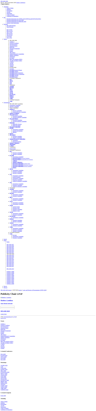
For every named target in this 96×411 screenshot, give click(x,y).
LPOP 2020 (3, 377)
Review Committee (17, 110)
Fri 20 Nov (9, 36)
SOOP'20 (3, 384)
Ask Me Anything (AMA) (16, 60)
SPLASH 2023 (10, 250)
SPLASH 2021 (10, 252)
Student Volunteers (14, 55)
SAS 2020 (3, 358)
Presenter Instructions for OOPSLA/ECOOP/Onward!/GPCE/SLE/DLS (24, 18)
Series (8, 242)
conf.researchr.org (7, 316)
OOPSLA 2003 (10, 279)
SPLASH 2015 (10, 260)
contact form (4, 314)
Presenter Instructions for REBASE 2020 (16, 21)
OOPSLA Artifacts (14, 43)
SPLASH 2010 (10, 269)
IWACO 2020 (4, 373)
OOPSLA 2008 (10, 273)
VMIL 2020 (3, 388)
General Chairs (16, 206)
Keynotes (12, 58)
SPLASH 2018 (10, 256)
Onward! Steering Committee (20, 117)
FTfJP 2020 (3, 368)
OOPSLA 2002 (10, 281)
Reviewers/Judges (17, 141)
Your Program (10, 27)
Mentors (14, 132)
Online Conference (20, 2)
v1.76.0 (14, 316)
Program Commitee (17, 136)
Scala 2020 (3, 395)
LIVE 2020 (3, 376)
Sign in (5, 286)
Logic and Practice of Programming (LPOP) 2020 (34, 290)
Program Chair (16, 208)
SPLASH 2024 (10, 248)
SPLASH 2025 (10, 247)
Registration (9, 10)
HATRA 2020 (4, 369)
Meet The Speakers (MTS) (16, 59)
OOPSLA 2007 (10, 274)
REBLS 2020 (4, 383)
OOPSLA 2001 (10, 282)
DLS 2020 (3, 354)
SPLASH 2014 (10, 262)
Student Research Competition (17, 54)
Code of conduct (10, 14)
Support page (3, 318)
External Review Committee (19, 112)
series (10, 290)
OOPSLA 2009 (10, 271)
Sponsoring (9, 13)
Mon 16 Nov (10, 31)
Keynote (15, 235)
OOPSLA (12, 41)
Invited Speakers (16, 177)
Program (6, 24)
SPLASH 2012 (10, 264)
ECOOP (12, 68)
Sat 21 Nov (9, 37)
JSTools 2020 (4, 375)
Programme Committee (18, 204)
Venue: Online (10, 8)
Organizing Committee (15, 105)
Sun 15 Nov (9, 29)
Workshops (12, 56)
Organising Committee (18, 202)
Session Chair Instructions (13, 23)
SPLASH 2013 (10, 263)
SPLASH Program (11, 25)
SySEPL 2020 (4, 385)
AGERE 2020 (4, 365)
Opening (12, 64)
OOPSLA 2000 (10, 283)
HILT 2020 (3, 370)
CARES (12, 62)
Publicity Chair (16, 210)
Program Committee (17, 116)
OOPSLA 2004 (10, 278)
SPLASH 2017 (10, 258)
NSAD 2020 (4, 379)
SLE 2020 (3, 359)
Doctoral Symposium (15, 48)
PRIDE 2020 (4, 381)
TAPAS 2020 (4, 387)
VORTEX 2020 (4, 389)
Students (9, 9)
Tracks (5, 39)
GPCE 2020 (3, 357)
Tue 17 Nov (9, 32)
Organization (7, 102)
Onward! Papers (13, 45)
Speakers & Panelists (17, 131)
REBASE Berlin (17, 125)
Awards (8, 12)
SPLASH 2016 (10, 259)
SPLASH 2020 (4, 290)
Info (5, 17)
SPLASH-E (12, 52)
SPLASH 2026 (10, 246)
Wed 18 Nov (10, 33)
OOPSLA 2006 (10, 275)
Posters (11, 51)
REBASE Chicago (17, 124)
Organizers (15, 140)
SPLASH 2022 (10, 251)
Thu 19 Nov (9, 35)
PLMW (11, 50)
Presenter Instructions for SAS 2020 (15, 20)
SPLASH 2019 (10, 255)
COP (2, 366)
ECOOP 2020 (4, 355)
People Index (13, 148)
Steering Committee (14, 106)
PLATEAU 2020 (5, 380)
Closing (11, 66)
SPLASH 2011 (10, 266)
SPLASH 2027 (10, 244)
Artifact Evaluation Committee (20, 181)
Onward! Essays (13, 44)
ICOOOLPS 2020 (5, 372)
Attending (6, 6)
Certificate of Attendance (12, 16)
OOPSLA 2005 (10, 277)
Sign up (5, 287)
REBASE (12, 47)
